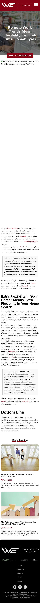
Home (20, 565)
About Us (20, 569)
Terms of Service (19, 594)
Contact (20, 581)
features (12, 351)
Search (20, 573)
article (11, 357)
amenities (25, 401)
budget (25, 286)
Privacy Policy (34, 592)
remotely (23, 236)
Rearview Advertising (24, 598)
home (33, 283)
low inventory (12, 228)
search (3, 401)
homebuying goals (31, 241)
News (20, 577)
